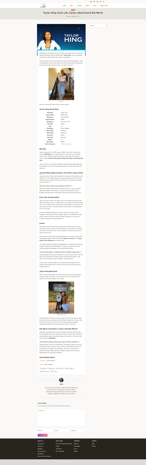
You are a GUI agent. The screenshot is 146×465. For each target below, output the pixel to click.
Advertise (58, 448)
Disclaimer (41, 453)
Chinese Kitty (43, 368)
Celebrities (77, 446)
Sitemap (40, 448)
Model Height (59, 368)
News (71, 5)
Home (64, 5)
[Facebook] (97, 1)
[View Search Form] (107, 2)
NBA (93, 443)
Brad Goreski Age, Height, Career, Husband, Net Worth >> (55, 186)
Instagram (68, 144)
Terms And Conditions (44, 456)
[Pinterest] (100, 1)
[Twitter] (103, 1)
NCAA (94, 446)
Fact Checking (60, 451)
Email (57, 430)
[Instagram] (91, 1)
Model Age (51, 368)
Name (40, 430)
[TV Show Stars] (43, 5)
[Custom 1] (94, 1)
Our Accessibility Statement (64, 443)
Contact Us (41, 443)
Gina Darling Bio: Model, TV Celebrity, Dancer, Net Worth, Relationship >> (60, 252)
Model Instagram (69, 368)
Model (73, 10)
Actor (94, 5)
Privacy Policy (42, 451)
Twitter (63, 144)
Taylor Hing (54, 371)
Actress (87, 5)
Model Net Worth (44, 371)
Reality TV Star (104, 5)
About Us (40, 446)
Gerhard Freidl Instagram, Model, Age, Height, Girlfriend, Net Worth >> (59, 342)
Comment (41, 410)
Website (73, 430)
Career (58, 446)
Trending (79, 5)
